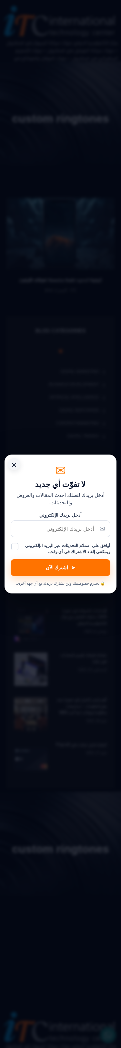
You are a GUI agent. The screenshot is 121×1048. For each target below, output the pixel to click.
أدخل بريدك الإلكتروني (60, 515)
